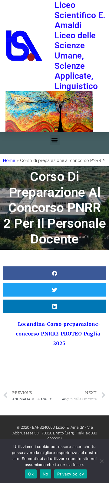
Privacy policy (70, 474)
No (45, 474)
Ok (31, 474)
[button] (55, 140)
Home (9, 160)
